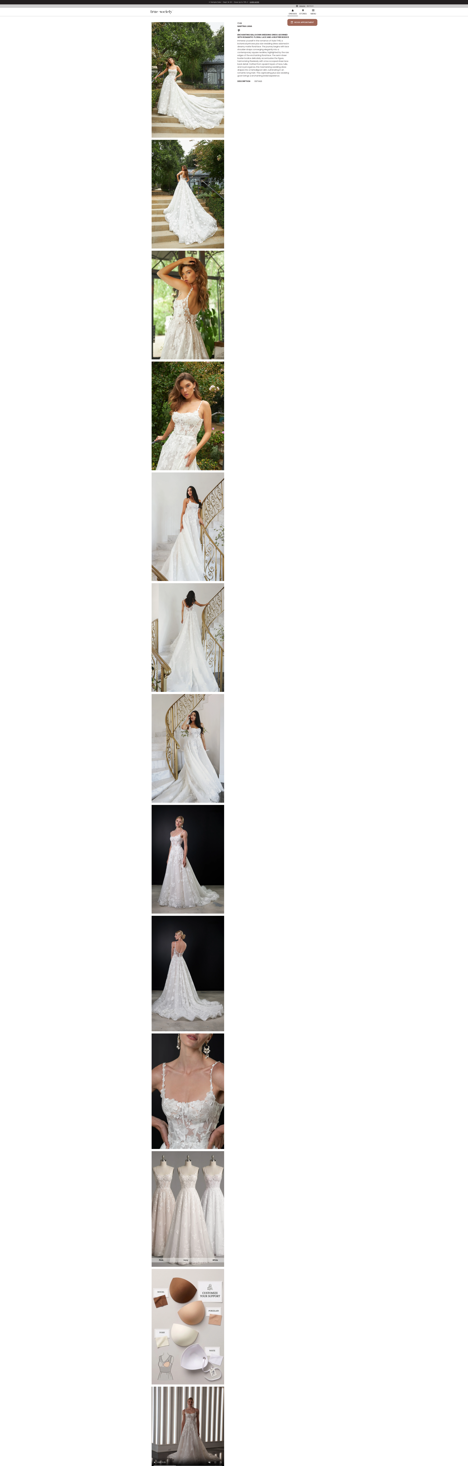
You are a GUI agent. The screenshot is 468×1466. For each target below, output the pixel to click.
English (302, 6)
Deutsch (310, 6)
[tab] (244, 81)
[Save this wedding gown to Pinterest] (238, 30)
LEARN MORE (254, 2)
